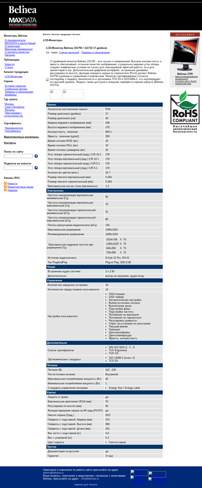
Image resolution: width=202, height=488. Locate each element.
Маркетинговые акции (20, 186)
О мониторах (12, 46)
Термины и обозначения (19, 91)
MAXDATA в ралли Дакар (20, 43)
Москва (9, 104)
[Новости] (5, 183)
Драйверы (11, 94)
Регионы (10, 109)
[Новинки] (5, 190)
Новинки (12, 190)
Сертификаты (13, 131)
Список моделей (69, 52)
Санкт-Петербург (15, 107)
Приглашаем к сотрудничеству (13, 114)
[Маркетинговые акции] (5, 186)
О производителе (15, 40)
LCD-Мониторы (13, 76)
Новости (10, 64)
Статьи (9, 67)
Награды (10, 55)
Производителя (14, 128)
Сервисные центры (16, 88)
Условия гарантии (15, 85)
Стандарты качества (17, 52)
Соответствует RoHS (185, 81)
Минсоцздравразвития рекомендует (186, 77)
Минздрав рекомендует (19, 49)
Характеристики (183, 83)
